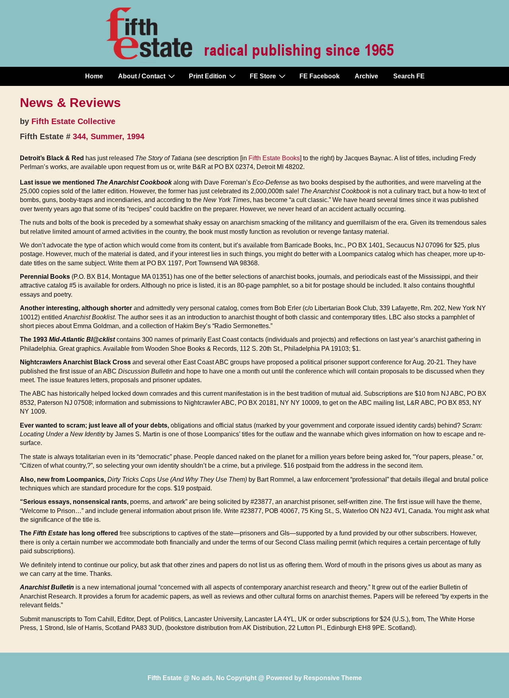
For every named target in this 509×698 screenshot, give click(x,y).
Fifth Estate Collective (73, 121)
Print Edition (207, 76)
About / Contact (141, 76)
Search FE (409, 76)
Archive (366, 76)
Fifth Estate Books (274, 158)
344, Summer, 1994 (108, 136)
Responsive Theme (332, 678)
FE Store (263, 76)
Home (94, 76)
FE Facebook (319, 76)
